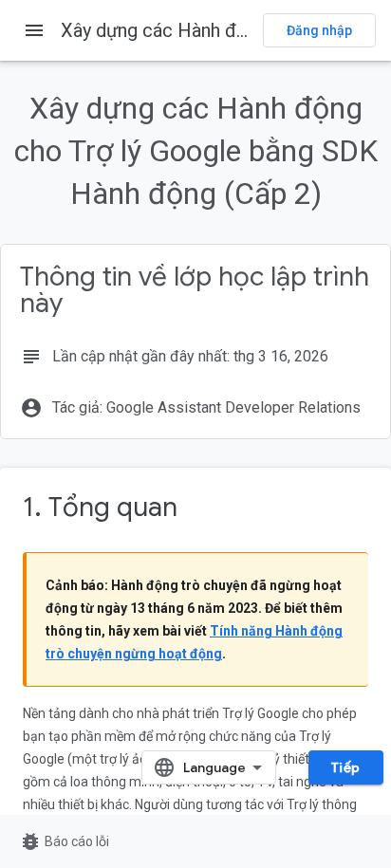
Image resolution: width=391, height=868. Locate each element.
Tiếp (346, 767)
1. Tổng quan (100, 507)
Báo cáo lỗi (64, 841)
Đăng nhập (319, 30)
